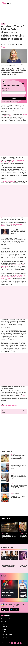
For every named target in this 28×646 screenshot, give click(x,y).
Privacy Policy (17, 101)
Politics (3, 23)
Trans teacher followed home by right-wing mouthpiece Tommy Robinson (18, 467)
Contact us (4, 626)
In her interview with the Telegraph (10, 218)
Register (14, 98)
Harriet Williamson (17, 42)
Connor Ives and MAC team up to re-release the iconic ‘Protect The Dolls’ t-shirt (8, 565)
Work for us (4, 632)
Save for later (11, 44)
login (7, 410)
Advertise (3, 629)
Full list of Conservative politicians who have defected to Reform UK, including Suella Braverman (19, 486)
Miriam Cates (4, 405)
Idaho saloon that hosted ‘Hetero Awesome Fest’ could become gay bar (9, 537)
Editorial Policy (5, 624)
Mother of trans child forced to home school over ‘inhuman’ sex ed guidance (18, 477)
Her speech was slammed (8, 181)
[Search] (23, 3)
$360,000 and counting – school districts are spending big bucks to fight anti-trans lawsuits (19, 457)
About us (3, 621)
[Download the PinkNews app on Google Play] (14, 609)
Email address (6, 90)
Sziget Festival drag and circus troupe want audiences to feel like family (9, 594)
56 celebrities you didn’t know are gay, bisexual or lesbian (18, 231)
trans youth (14, 405)
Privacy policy (5, 637)
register (12, 410)
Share (4, 44)
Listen (4, 46)
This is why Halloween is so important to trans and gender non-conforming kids (18, 496)
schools (9, 405)
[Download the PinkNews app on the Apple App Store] (5, 609)
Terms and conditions (7, 634)
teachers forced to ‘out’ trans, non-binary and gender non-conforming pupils (13, 276)
